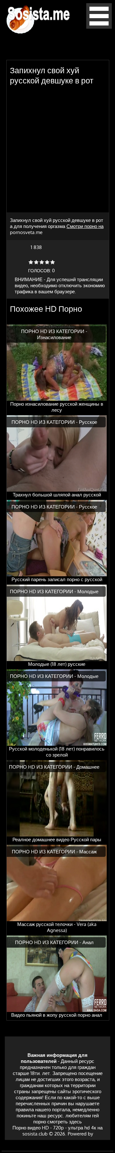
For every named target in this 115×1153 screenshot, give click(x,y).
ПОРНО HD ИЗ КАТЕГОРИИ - (54, 331)
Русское (88, 422)
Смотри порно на (84, 226)
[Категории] (99, 27)
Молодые (87, 591)
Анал (88, 942)
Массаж (88, 852)
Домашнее (87, 767)
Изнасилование (54, 337)
